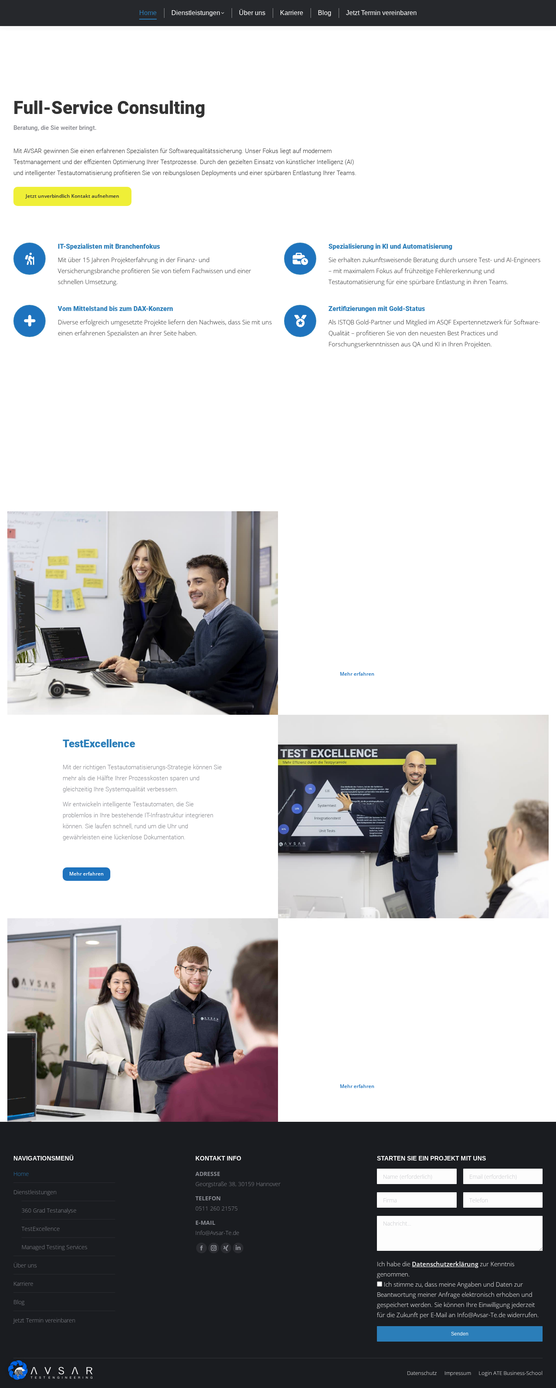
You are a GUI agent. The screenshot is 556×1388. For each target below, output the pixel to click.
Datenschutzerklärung (445, 1264)
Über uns (25, 1265)
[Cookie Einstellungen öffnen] (18, 1377)
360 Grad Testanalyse (49, 1210)
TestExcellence (41, 1229)
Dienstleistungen (35, 1192)
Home (21, 1174)
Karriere (23, 1283)
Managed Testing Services (55, 1247)
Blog (18, 1302)
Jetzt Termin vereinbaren (44, 1320)
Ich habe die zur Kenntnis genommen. (458, 1289)
